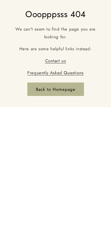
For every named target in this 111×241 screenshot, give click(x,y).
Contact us (55, 61)
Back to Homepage (55, 89)
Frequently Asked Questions (55, 73)
